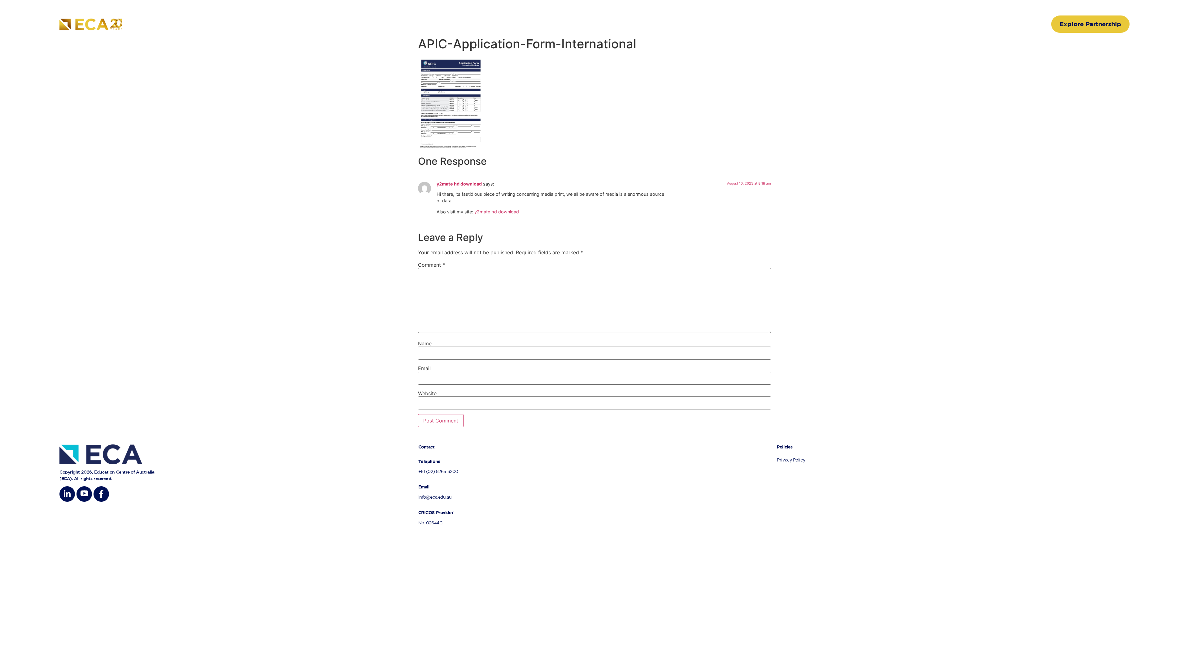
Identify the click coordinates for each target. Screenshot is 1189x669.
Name (425, 343)
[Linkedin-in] (67, 494)
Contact (1008, 24)
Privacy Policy (791, 460)
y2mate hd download (459, 183)
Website (427, 393)
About (830, 24)
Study (979, 24)
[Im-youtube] (84, 494)
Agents (921, 24)
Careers (950, 24)
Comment (431, 264)
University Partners (875, 24)
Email (424, 368)
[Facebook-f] (101, 494)
